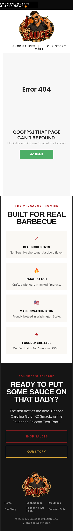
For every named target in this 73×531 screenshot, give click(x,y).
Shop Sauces (34, 502)
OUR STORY (36, 452)
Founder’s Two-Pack (36, 509)
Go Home (36, 154)
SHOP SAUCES (36, 436)
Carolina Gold (57, 509)
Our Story (10, 509)
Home (8, 502)
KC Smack (54, 502)
